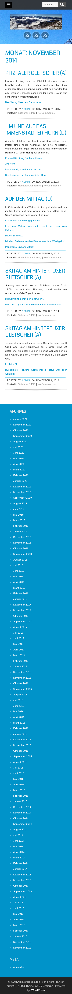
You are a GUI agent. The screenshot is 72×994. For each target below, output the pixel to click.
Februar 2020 (20, 475)
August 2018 (20, 559)
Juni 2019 (18, 509)
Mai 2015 (18, 779)
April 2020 (18, 464)
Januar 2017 (20, 666)
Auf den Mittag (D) (29, 199)
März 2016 (19, 722)
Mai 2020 (18, 458)
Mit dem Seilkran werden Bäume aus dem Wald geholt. (35, 241)
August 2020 (20, 441)
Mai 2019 (18, 514)
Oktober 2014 (20, 818)
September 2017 (22, 621)
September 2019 (22, 497)
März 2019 (19, 520)
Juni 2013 (18, 908)
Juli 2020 (18, 447)
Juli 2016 (18, 700)
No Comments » (47, 112)
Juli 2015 (18, 767)
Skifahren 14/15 (26, 112)
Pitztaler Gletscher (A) (36, 73)
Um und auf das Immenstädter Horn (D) (35, 130)
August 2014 (20, 829)
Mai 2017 (18, 643)
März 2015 (19, 790)
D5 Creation (46, 985)
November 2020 (22, 424)
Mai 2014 (18, 846)
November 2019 (22, 492)
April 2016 (18, 717)
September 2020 (22, 436)
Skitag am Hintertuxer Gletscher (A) (35, 274)
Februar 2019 (20, 525)
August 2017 (20, 627)
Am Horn (10, 163)
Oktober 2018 (20, 548)
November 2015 (22, 745)
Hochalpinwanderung (29, 185)
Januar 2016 (20, 734)
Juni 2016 (18, 705)
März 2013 (19, 925)
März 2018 (19, 587)
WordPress (38, 990)
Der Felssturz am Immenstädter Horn (25, 175)
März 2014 (19, 857)
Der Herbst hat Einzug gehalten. (23, 220)
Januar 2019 (20, 531)
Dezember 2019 (22, 486)
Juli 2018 (18, 565)
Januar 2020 (20, 480)
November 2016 (22, 677)
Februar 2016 (20, 728)
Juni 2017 (18, 638)
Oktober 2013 (20, 885)
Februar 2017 (20, 660)
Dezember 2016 (22, 672)
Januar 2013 (20, 936)
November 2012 (22, 947)
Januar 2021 (20, 419)
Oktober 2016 (20, 683)
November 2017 (22, 610)
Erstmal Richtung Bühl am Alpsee (23, 158)
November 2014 (22, 812)
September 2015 (22, 756)
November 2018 (22, 542)
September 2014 (22, 823)
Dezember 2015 (22, 739)
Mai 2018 (18, 576)
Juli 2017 (18, 632)
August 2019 (20, 503)
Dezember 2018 (22, 537)
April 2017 (18, 649)
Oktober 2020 (20, 430)
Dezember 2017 (22, 604)
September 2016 (22, 689)
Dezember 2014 (22, 807)
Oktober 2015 (20, 750)
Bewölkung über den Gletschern (23, 102)
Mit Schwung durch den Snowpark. (24, 298)
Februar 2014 (20, 863)
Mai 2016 (18, 711)
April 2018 (18, 582)
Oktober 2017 (20, 616)
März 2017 (19, 655)
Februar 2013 (20, 930)
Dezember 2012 (22, 942)
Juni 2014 (18, 840)
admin (26, 109)
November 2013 (22, 880)
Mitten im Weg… (14, 235)
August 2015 (20, 762)
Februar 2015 (20, 795)
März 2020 (19, 469)
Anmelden (18, 967)
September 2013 (22, 891)
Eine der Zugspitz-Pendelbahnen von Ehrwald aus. (33, 304)
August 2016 (20, 694)
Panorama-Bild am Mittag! (19, 246)
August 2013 (20, 897)
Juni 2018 (18, 570)
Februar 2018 (20, 593)
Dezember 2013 (22, 874)
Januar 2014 (20, 868)
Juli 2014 (18, 835)
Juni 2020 (18, 452)
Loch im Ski (11, 364)
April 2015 (18, 784)
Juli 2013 (18, 902)
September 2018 (22, 554)
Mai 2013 (18, 913)
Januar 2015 (20, 801)
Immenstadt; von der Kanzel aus (23, 169)
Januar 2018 (20, 599)
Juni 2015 (18, 773)
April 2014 (18, 852)
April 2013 (18, 919)
